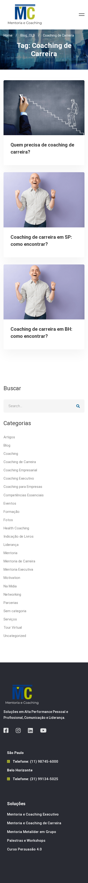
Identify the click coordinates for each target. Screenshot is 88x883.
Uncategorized (15, 636)
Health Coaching (16, 528)
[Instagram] (18, 730)
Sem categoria (15, 611)
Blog (7, 445)
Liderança (11, 545)
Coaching (11, 454)
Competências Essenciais (24, 495)
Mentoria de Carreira (19, 561)
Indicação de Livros (19, 536)
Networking (12, 594)
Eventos (10, 503)
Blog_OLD (27, 35)
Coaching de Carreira (20, 462)
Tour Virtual (13, 627)
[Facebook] (5, 730)
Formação (11, 512)
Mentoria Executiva (18, 569)
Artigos (9, 437)
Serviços (10, 619)
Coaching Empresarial (20, 470)
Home (8, 35)
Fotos (8, 520)
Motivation (12, 578)
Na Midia (10, 586)
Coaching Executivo (19, 478)
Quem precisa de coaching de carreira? (42, 148)
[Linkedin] (30, 730)
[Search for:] (44, 406)
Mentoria (10, 553)
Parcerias (11, 603)
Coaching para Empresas (23, 487)
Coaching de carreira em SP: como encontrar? (41, 240)
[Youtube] (43, 730)
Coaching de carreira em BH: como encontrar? (41, 332)
